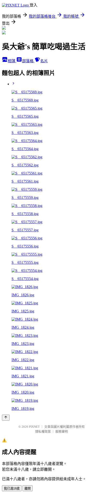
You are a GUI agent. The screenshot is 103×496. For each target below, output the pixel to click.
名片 (44, 61)
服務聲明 (61, 431)
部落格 (28, 61)
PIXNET (34, 426)
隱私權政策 (43, 431)
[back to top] (6, 418)
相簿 (12, 61)
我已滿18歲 (12, 488)
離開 (27, 488)
